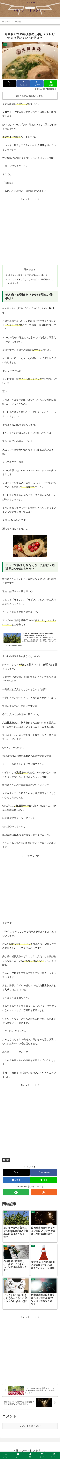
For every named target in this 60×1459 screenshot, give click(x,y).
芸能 (7, 1160)
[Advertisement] (30, 231)
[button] (54, 803)
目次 (26, 269)
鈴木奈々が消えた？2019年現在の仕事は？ (28, 275)
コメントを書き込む (30, 1426)
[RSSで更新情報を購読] (44, 1192)
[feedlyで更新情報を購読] (16, 1192)
